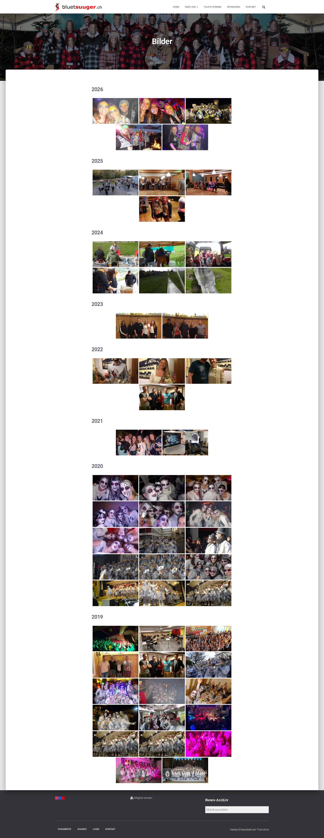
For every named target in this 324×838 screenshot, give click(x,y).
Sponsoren (233, 7)
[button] (197, 7)
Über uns (190, 7)
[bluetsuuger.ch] (78, 6)
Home (176, 7)
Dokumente (64, 829)
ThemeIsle (263, 829)
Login (96, 829)
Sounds (82, 829)
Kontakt (251, 7)
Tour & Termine (212, 7)
